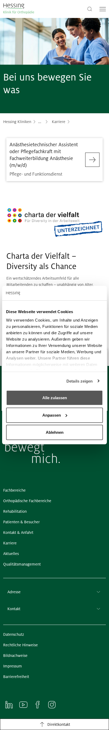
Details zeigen (79, 381)
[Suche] (89, 8)
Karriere (58, 122)
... (39, 122)
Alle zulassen (54, 397)
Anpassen (51, 415)
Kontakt (13, 609)
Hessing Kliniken (17, 122)
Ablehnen (54, 432)
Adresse (14, 592)
